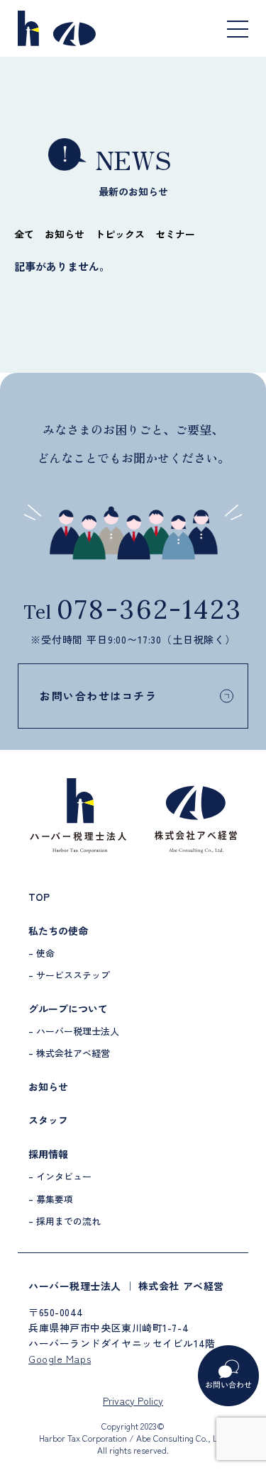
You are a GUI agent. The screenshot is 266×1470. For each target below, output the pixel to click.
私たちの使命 (58, 931)
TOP (39, 897)
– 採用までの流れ (64, 1221)
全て (24, 234)
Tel (133, 612)
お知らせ (64, 234)
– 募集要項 (50, 1199)
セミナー (175, 234)
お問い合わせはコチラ (98, 695)
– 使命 (41, 953)
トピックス (120, 234)
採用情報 (48, 1154)
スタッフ (48, 1120)
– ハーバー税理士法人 (73, 1031)
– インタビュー (60, 1176)
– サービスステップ (69, 975)
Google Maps (59, 1359)
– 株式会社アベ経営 (69, 1053)
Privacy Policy (133, 1400)
